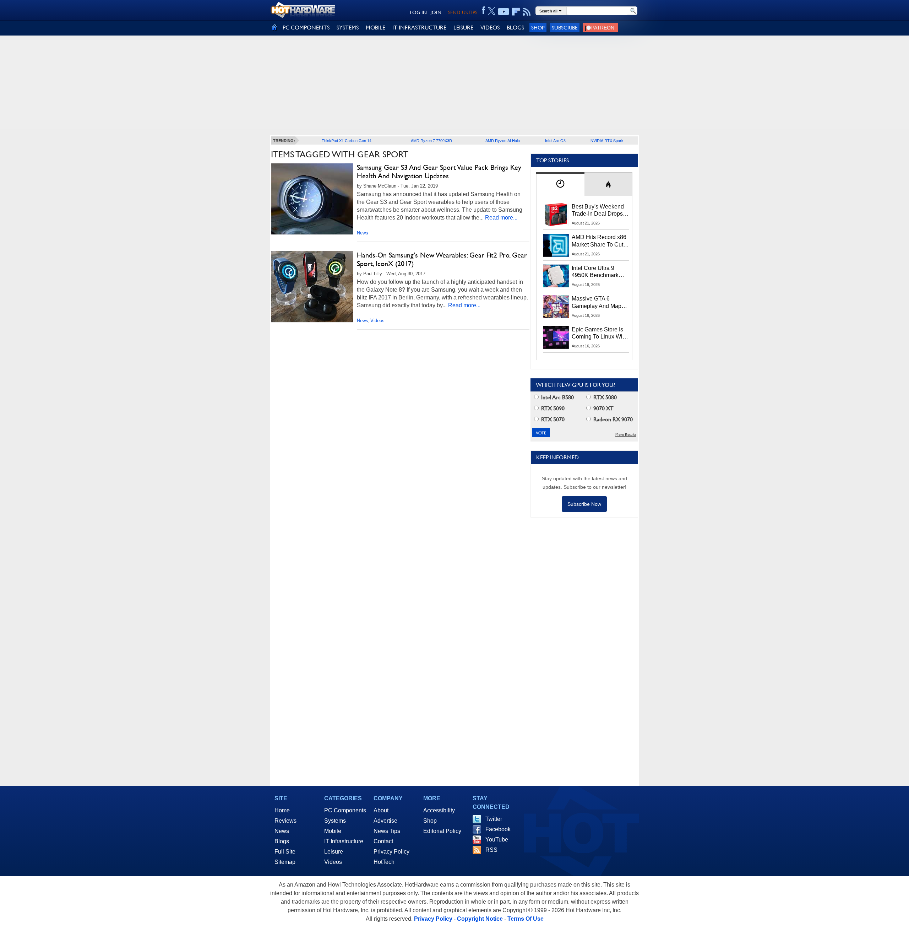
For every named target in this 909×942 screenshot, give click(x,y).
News (362, 233)
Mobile (332, 831)
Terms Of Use (525, 919)
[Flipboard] (516, 11)
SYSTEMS (348, 27)
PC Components (345, 810)
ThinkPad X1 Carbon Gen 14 (346, 140)
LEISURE (463, 27)
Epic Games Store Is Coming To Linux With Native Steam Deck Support (599, 333)
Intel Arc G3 (555, 140)
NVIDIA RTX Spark (607, 140)
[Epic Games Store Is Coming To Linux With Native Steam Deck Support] (556, 337)
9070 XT (603, 408)
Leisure (333, 852)
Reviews (285, 821)
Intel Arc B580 (557, 397)
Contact (383, 841)
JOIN (435, 12)
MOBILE (375, 27)
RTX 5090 (552, 408)
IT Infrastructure (343, 841)
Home (282, 810)
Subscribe (565, 28)
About (381, 810)
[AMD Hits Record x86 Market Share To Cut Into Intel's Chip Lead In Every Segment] (556, 245)
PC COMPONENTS (306, 27)
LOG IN (418, 12)
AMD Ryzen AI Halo (502, 140)
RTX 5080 (604, 397)
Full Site (284, 852)
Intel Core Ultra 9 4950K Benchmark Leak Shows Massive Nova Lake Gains (598, 272)
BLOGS (515, 27)
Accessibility (439, 810)
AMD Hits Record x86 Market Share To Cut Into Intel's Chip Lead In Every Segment (599, 241)
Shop (538, 28)
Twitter (493, 819)
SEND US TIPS (462, 12)
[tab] (560, 184)
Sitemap (284, 862)
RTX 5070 (552, 419)
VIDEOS (490, 27)
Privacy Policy (391, 852)
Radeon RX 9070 (612, 419)
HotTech (384, 862)
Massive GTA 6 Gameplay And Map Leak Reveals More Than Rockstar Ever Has (597, 303)
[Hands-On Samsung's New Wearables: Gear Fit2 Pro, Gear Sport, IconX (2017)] (312, 286)
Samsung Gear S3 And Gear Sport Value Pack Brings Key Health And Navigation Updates (439, 171)
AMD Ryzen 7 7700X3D (431, 140)
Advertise (385, 821)
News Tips (387, 831)
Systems (335, 821)
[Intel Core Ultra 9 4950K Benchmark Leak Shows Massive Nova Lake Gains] (556, 276)
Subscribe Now (584, 504)
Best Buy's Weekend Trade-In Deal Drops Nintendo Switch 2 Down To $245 (598, 211)
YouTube (496, 840)
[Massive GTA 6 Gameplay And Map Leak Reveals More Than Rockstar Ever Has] (556, 306)
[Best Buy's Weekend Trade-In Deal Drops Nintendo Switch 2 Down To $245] (556, 214)
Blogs (281, 841)
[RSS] (527, 11)
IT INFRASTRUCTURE (419, 27)
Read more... (501, 218)
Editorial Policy (442, 831)
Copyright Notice (480, 919)
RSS (491, 850)
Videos (377, 320)
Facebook (498, 829)
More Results (625, 434)
